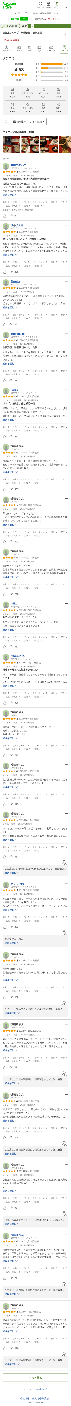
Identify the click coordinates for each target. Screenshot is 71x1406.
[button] (11, 144)
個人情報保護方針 (41, 1398)
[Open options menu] (66, 165)
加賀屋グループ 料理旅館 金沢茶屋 (22, 32)
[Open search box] (6, 121)
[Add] (64, 34)
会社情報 (25, 1398)
